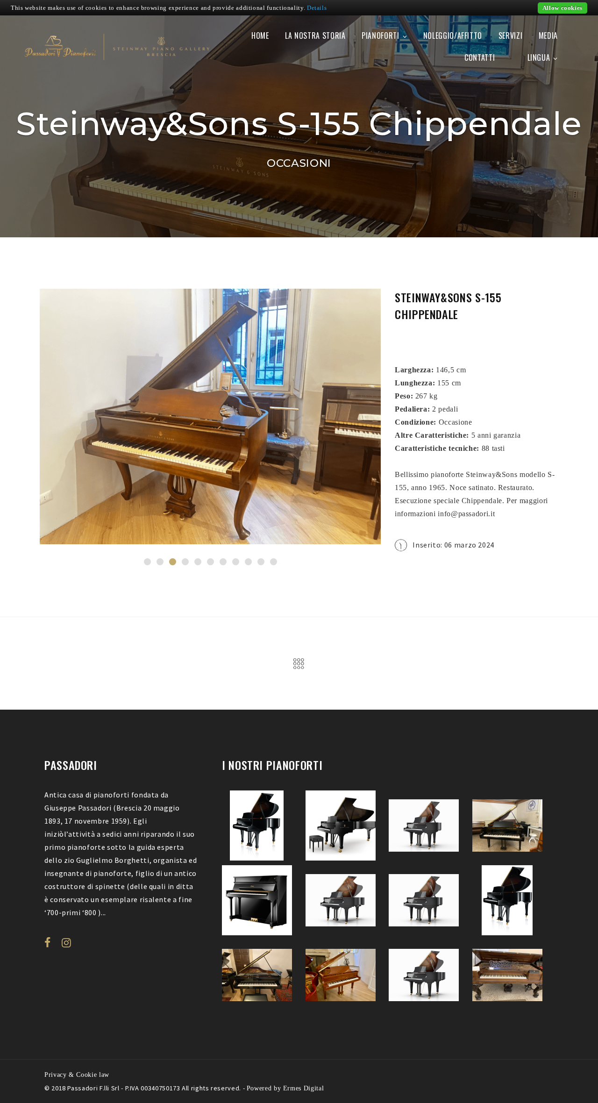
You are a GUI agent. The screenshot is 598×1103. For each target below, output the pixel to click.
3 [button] (172, 561)
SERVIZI (510, 35)
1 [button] (147, 561)
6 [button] (210, 561)
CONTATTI (479, 57)
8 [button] (235, 561)
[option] (210, 416)
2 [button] (160, 561)
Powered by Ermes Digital (285, 1088)
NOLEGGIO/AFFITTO (452, 35)
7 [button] (223, 561)
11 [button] (273, 561)
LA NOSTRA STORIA (315, 35)
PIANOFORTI (380, 35)
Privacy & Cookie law (76, 1074)
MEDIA (548, 35)
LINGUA (538, 57)
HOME (260, 35)
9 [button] (248, 561)
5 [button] (197, 561)
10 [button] (260, 561)
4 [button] (185, 561)
